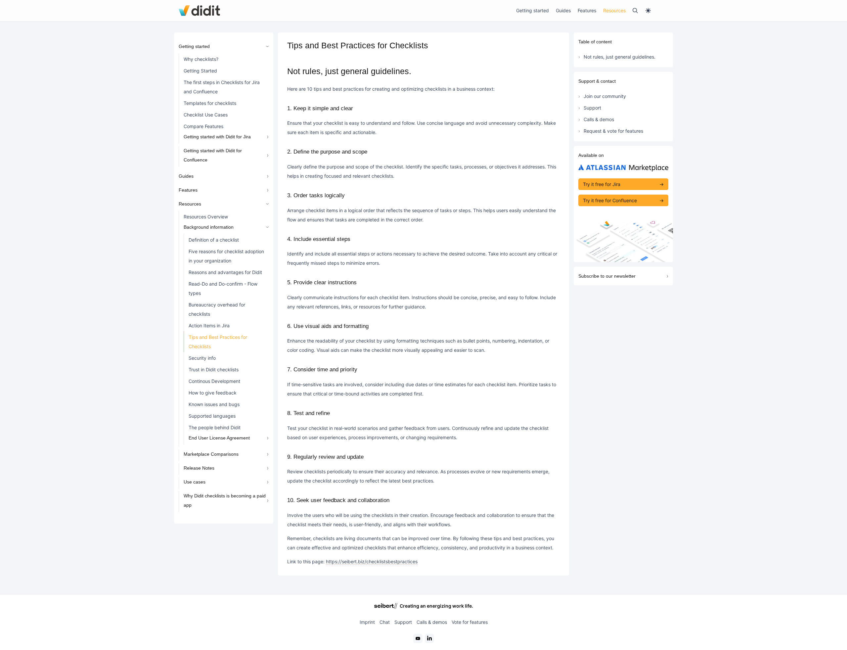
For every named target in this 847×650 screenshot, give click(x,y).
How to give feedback (213, 392)
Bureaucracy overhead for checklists (217, 309)
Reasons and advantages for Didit (225, 272)
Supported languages (212, 416)
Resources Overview (206, 216)
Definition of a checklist (214, 240)
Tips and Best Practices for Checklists (218, 341)
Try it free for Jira (601, 184)
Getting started (532, 10)
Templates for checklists (210, 103)
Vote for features (470, 622)
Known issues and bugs (214, 404)
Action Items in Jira (209, 325)
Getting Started (200, 70)
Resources (614, 10)
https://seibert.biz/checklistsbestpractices (372, 561)
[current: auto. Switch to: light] (656, 10)
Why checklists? (201, 59)
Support (592, 108)
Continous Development (214, 381)
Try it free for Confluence (610, 200)
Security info (202, 358)
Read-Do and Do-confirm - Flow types (223, 288)
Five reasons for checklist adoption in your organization (226, 256)
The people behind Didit (215, 427)
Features (587, 10)
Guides (563, 10)
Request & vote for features (613, 131)
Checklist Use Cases (206, 114)
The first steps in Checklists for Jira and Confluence (222, 86)
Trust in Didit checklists (214, 369)
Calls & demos (599, 119)
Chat (384, 622)
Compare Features (203, 126)
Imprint (367, 622)
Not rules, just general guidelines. (619, 57)
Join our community (605, 96)
